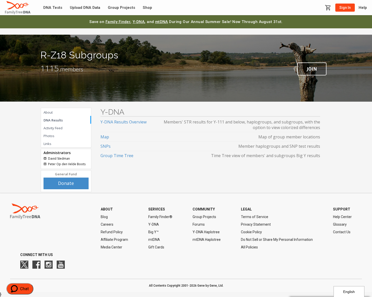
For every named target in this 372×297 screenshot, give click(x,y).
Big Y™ (153, 232)
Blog (104, 217)
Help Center (342, 217)
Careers (107, 224)
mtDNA (161, 21)
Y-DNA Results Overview (123, 122)
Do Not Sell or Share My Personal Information (277, 239)
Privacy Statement (256, 224)
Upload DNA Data (85, 8)
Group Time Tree (116, 155)
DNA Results (53, 120)
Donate (66, 183)
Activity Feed (53, 128)
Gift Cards (156, 247)
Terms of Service (254, 217)
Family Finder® (160, 217)
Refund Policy (112, 232)
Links (47, 143)
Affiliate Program (114, 239)
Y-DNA (138, 21)
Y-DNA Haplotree (206, 232)
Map (104, 137)
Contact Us (341, 232)
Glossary (340, 224)
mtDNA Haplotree (207, 239)
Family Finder (118, 21)
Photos (49, 136)
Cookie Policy (251, 232)
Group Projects (121, 8)
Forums (199, 224)
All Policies (249, 247)
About (48, 112)
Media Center (111, 247)
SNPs (105, 146)
